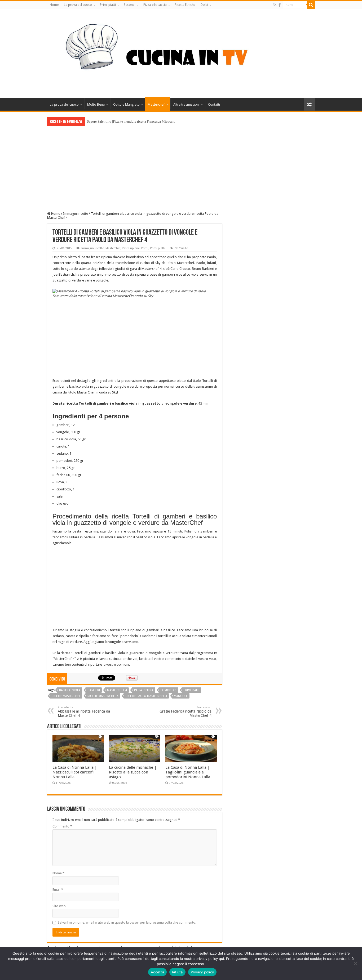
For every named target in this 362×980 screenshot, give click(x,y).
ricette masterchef (66, 696)
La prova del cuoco (78, 5)
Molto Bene (96, 104)
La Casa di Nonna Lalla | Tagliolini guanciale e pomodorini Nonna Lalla (187, 772)
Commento (62, 826)
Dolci (204, 5)
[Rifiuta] (355, 963)
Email (57, 890)
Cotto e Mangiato (126, 104)
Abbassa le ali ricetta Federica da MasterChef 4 (84, 712)
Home (54, 5)
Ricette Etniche (185, 5)
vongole (181, 696)
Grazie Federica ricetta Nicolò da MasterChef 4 (185, 712)
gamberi (93, 690)
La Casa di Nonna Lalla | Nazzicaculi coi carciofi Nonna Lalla (74, 772)
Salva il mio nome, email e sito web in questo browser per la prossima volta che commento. (127, 922)
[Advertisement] (181, 165)
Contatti (214, 104)
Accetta (157, 972)
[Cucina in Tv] (181, 52)
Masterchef (156, 104)
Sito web (59, 906)
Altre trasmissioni (186, 104)
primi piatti (191, 690)
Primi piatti (108, 5)
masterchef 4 (117, 690)
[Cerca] (311, 5)
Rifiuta (177, 972)
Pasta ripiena (131, 248)
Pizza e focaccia (155, 5)
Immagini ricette (75, 214)
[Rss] (275, 5)
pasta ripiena (143, 690)
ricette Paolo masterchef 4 (146, 696)
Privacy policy (202, 972)
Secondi (129, 5)
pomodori (168, 690)
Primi (144, 248)
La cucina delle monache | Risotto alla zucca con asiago (133, 772)
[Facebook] (279, 5)
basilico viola (69, 690)
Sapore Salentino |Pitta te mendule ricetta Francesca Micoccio (131, 121)
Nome (58, 873)
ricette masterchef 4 (102, 696)
